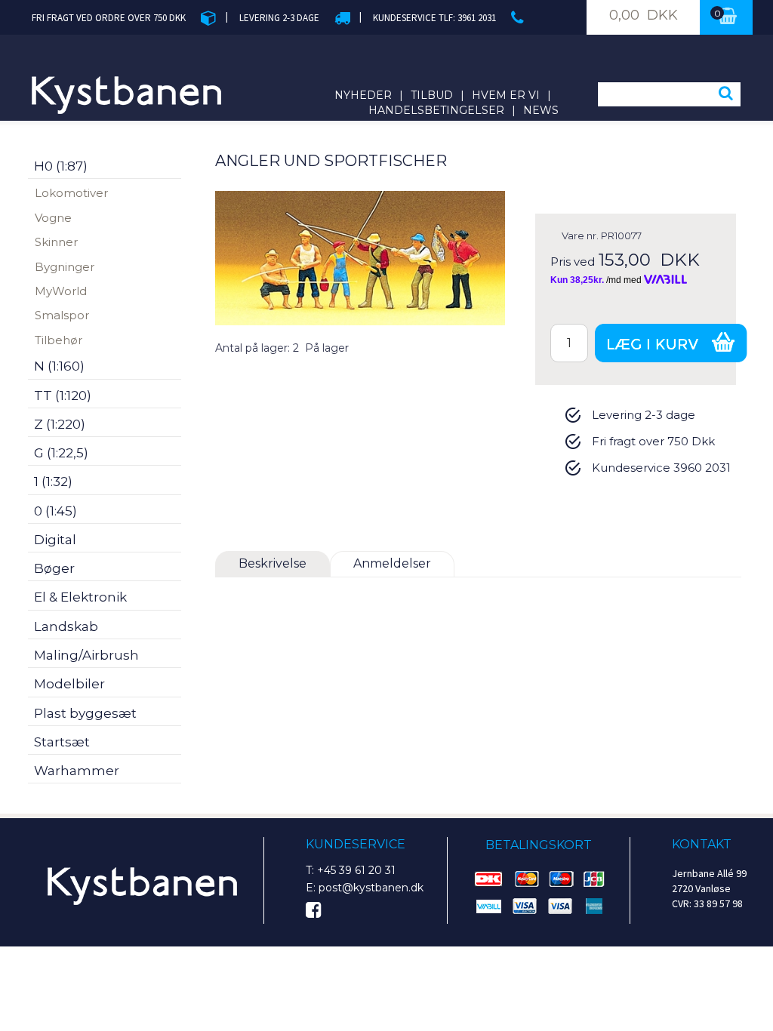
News (541, 110)
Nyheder (363, 95)
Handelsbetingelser (436, 110)
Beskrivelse (272, 563)
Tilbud (432, 95)
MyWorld (61, 291)
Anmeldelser (392, 563)
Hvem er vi (506, 95)
